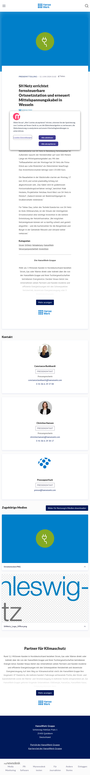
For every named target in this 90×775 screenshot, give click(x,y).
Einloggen (82, 766)
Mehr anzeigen (45, 302)
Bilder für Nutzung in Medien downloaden (67, 508)
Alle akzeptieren (48, 144)
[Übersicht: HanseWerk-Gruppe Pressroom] (44, 5)
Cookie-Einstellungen (22, 137)
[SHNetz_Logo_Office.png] (45, 598)
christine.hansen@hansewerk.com (45, 437)
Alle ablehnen (47, 137)
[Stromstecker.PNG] (45, 539)
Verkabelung (37, 245)
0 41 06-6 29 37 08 (45, 384)
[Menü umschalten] (4, 6)
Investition (43, 248)
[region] (45, 130)
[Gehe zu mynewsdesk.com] (12, 763)
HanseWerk (48, 245)
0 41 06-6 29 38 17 (45, 440)
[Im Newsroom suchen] (87, 6)
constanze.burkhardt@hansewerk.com (45, 380)
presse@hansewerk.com (45, 490)
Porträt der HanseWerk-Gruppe (45, 744)
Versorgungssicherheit (28, 248)
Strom (21, 245)
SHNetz (28, 245)
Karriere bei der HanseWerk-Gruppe (45, 748)
